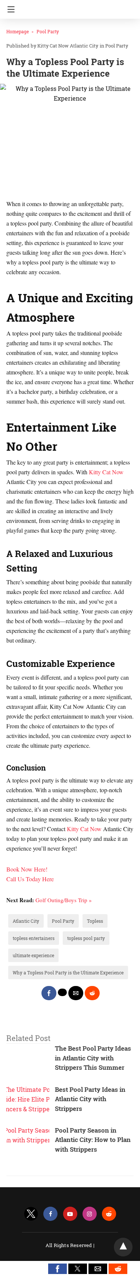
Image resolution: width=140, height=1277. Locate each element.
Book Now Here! (26, 869)
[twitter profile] (31, 1214)
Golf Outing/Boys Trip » (63, 900)
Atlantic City (26, 921)
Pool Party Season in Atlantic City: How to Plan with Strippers (93, 1140)
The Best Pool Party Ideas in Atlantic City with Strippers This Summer (93, 1058)
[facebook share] (48, 993)
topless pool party (86, 938)
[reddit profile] (109, 1214)
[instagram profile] (90, 1214)
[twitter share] (62, 992)
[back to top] (123, 1247)
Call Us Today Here (30, 879)
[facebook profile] (50, 1214)
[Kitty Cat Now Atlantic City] (72, 6)
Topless (95, 921)
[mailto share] (75, 993)
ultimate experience (33, 955)
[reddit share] (92, 993)
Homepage (17, 31)
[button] (57, 1269)
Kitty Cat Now (106, 472)
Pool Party (48, 31)
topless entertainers (34, 938)
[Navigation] (9, 9)
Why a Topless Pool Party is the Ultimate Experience (68, 973)
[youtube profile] (70, 1214)
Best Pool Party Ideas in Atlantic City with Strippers (90, 1099)
